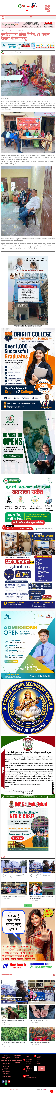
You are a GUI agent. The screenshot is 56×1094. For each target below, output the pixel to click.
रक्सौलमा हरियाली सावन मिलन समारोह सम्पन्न (40, 1043)
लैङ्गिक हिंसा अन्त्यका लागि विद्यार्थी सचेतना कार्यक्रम (13, 897)
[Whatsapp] (48, 11)
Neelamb (44, 1089)
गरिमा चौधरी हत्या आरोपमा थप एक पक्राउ (39, 1021)
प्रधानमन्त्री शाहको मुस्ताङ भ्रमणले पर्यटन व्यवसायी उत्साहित (13, 1022)
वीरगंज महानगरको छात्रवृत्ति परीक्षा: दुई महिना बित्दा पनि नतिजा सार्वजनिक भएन (41, 898)
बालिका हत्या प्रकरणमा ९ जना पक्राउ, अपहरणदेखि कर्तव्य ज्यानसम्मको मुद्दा (13, 876)
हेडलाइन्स (21, 30)
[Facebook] (3, 1081)
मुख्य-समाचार (12, 30)
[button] (30, 17)
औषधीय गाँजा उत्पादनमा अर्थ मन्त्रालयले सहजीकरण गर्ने (13, 1043)
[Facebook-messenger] (6, 1081)
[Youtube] (9, 1081)
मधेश (8, 30)
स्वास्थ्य (16, 30)
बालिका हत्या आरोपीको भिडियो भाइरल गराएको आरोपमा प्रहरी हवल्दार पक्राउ (40, 876)
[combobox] (35, 1068)
